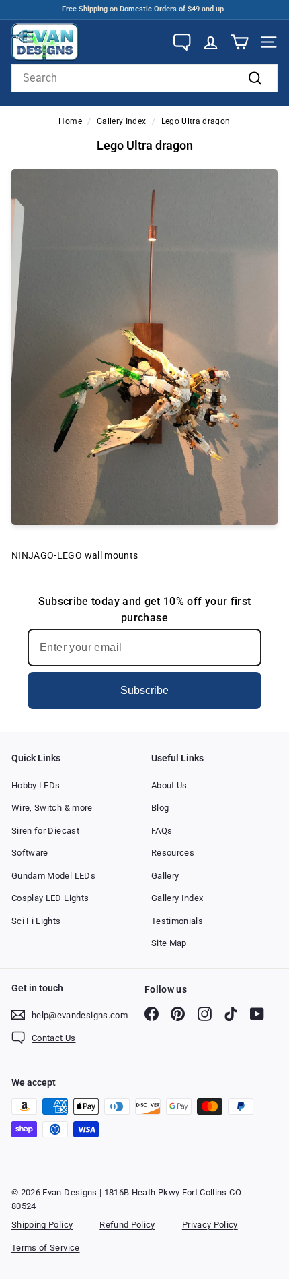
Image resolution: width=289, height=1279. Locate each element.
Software (29, 853)
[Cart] (239, 42)
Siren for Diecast (45, 830)
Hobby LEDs (35, 785)
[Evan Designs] (45, 42)
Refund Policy (127, 1225)
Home (69, 121)
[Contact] (182, 42)
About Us (169, 785)
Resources (172, 853)
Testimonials (177, 921)
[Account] (210, 42)
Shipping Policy (42, 1225)
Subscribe (144, 690)
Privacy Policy (210, 1225)
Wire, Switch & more (52, 808)
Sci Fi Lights (36, 921)
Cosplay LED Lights (50, 898)
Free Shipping (85, 9)
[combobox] (144, 78)
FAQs (161, 830)
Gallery (165, 876)
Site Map (169, 943)
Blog (160, 808)
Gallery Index (122, 121)
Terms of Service (45, 1248)
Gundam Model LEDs (53, 876)
